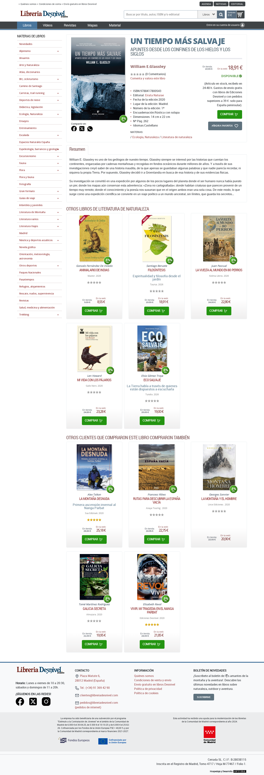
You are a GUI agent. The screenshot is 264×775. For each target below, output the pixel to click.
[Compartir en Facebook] (74, 128)
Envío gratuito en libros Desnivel (80, 4)
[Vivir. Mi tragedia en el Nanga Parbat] (152, 577)
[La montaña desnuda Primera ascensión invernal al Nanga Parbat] (94, 467)
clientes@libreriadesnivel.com (98, 695)
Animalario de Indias (94, 270)
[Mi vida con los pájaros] (94, 348)
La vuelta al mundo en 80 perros (219, 270)
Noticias (221, 4)
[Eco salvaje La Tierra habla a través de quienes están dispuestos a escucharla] (152, 348)
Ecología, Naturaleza (145, 137)
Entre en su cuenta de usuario (223, 25)
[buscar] (221, 14)
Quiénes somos (28, 4)
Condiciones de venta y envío (152, 680)
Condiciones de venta (50, 4)
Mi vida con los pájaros (94, 380)
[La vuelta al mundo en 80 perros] (219, 238)
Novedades (25, 44)
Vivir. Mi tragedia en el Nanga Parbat (152, 610)
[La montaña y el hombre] (219, 467)
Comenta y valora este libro (147, 78)
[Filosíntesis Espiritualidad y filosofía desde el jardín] (156, 238)
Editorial (237, 4)
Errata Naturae (154, 95)
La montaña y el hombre (218, 498)
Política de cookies (146, 693)
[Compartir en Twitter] (82, 128)
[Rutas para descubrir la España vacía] (156, 467)
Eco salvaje (152, 380)
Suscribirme (203, 697)
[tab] (77, 150)
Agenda (206, 4)
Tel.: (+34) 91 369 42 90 (94, 688)
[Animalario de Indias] (94, 238)
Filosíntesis (156, 270)
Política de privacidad (148, 689)
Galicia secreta (94, 608)
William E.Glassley (148, 66)
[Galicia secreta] (94, 577)
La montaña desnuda (94, 498)
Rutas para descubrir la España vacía (156, 500)
